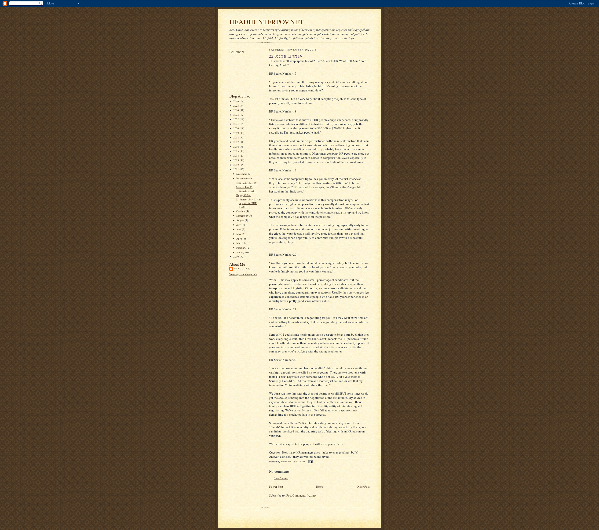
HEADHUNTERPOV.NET (266, 21)
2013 (236, 160)
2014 (236, 155)
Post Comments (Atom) (301, 495)
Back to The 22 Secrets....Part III (246, 189)
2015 (236, 151)
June (239, 229)
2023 (236, 114)
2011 (236, 169)
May (239, 234)
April (239, 238)
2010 (236, 256)
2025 (236, 105)
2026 (236, 101)
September (242, 215)
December (242, 173)
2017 (236, 142)
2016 (236, 146)
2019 (236, 133)
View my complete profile (243, 274)
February (241, 247)
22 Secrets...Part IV (246, 183)
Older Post (363, 486)
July (238, 224)
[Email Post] (310, 461)
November (242, 178)
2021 (236, 124)
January (240, 252)
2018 (236, 137)
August (240, 220)
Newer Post (276, 486)
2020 (236, 128)
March (240, 243)
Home (320, 486)
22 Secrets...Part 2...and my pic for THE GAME (248, 203)
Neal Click (242, 268)
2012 (236, 165)
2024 (236, 110)
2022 (236, 119)
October (241, 211)
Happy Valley (243, 195)
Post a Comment (281, 478)
